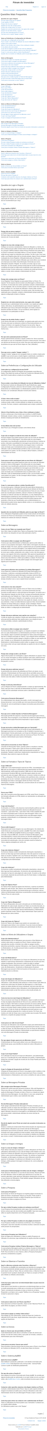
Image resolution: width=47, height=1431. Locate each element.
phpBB (19, 1424)
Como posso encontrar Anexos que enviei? (12, 167)
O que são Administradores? (8, 105)
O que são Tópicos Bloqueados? (9, 98)
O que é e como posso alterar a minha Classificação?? (15, 52)
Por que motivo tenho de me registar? (11, 20)
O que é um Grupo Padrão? (8, 116)
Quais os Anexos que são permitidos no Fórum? (14, 166)
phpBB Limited (5, 1363)
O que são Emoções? (7, 89)
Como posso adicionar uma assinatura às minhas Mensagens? (18, 63)
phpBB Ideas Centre (14, 1379)
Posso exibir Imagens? (7, 91)
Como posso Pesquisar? (7, 140)
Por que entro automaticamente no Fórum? (12, 32)
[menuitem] (6, 6)
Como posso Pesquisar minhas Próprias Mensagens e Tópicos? (18, 147)
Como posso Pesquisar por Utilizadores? (12, 145)
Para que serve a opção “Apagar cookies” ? (12, 34)
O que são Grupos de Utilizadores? (10, 109)
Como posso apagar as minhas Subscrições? (13, 160)
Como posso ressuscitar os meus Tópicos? (12, 80)
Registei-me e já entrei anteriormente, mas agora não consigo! (17, 29)
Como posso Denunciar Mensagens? (11, 75)
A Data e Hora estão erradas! (9, 43)
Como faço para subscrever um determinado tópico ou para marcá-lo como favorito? (21, 155)
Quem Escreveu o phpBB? (8, 173)
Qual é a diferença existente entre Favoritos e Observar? (16, 153)
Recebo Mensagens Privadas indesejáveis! (12, 125)
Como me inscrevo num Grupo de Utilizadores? (13, 111)
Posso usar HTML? (6, 87)
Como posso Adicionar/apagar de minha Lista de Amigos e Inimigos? (19, 134)
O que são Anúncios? (6, 94)
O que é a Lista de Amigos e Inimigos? (11, 133)
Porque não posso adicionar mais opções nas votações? (16, 66)
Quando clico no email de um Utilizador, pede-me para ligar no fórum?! (19, 53)
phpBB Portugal (27, 1426)
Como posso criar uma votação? (9, 64)
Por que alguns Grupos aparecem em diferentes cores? (16, 114)
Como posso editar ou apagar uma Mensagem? (13, 61)
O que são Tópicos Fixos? (8, 96)
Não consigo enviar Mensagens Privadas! (12, 123)
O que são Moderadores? (8, 107)
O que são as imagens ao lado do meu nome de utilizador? (16, 48)
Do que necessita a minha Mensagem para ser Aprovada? (16, 78)
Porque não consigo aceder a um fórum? (12, 70)
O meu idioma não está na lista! (9, 47)
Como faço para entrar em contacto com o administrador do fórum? (19, 178)
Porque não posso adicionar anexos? (11, 71)
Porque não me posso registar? (9, 24)
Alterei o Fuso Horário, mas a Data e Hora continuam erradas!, (17, 45)
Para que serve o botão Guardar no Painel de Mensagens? (16, 76)
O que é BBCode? (6, 86)
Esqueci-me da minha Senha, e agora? (11, 30)
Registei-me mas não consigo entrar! (11, 25)
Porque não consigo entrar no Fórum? (11, 27)
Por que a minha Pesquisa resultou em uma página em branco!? (18, 144)
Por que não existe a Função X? (9, 175)
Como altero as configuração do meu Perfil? (12, 40)
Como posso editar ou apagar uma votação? (13, 68)
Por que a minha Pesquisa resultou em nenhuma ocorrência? (17, 142)
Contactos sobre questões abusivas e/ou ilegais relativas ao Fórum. (19, 177)
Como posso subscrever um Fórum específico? (14, 158)
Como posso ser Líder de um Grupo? (11, 112)
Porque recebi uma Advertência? (9, 73)
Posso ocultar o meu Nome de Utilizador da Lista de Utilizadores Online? (20, 41)
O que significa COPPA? (7, 22)
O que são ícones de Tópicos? (9, 99)
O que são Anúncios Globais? (9, 93)
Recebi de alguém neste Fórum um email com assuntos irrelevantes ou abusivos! (22, 127)
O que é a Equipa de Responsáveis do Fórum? (13, 117)
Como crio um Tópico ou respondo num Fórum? (14, 59)
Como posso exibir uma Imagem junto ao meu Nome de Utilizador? (18, 50)
